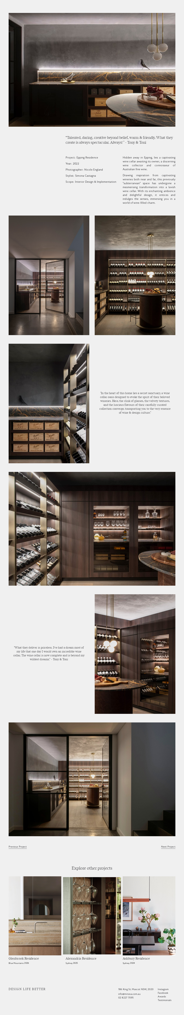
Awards (162, 996)
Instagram (163, 989)
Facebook (163, 993)
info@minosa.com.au (129, 994)
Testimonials (164, 1000)
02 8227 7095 (126, 997)
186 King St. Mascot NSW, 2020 (136, 989)
